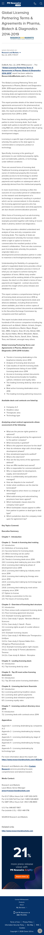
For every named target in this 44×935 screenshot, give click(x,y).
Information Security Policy (14, 925)
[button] (22, 38)
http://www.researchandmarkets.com (17, 830)
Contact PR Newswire (22, 899)
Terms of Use (15, 922)
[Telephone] (35, 3)
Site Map (30, 925)
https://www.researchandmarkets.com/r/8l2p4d (22, 759)
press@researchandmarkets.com (16, 790)
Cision (26, 931)
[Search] (41, 3)
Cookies (22, 928)
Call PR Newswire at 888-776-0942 (22, 913)
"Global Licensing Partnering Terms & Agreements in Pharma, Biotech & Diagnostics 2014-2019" (21, 70)
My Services (21, 907)
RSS (37, 925)
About (22, 905)
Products (22, 902)
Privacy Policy (28, 922)
